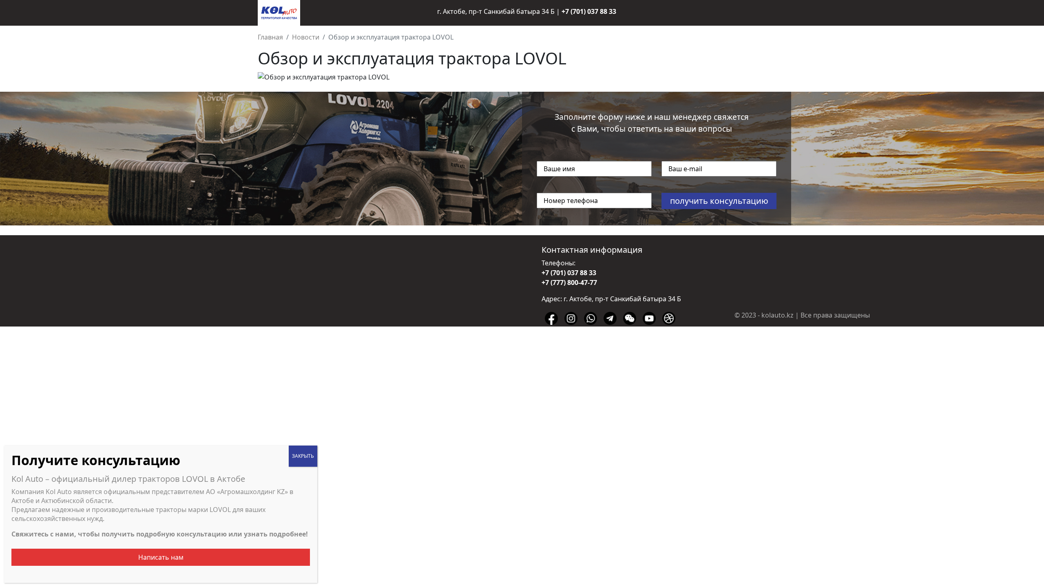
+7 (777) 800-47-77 (569, 282)
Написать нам (161, 557)
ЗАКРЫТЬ (303, 455)
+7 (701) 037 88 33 (589, 11)
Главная (270, 37)
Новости (305, 37)
